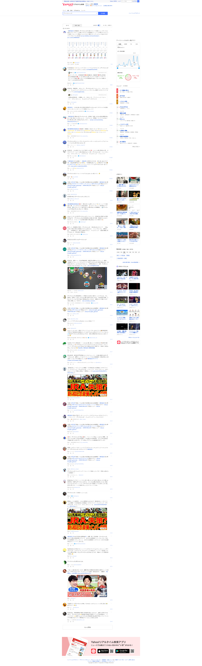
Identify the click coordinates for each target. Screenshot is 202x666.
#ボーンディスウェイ (86, 183)
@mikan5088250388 (79, 451)
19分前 (110, 146)
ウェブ (64, 10)
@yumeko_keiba (74, 318)
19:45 (111, 465)
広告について (110, 659)
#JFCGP (73, 182)
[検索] (138, 1)
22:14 (111, 292)
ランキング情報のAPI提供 (94, 661)
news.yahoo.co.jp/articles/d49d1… (79, 166)
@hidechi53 (73, 328)
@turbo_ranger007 (81, 145)
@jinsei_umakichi (90, 111)
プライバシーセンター (96, 659)
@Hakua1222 (77, 487)
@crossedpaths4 (77, 564)
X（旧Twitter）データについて (107, 661)
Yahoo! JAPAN (113, 1)
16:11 (111, 557)
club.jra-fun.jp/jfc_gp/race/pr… (75, 185)
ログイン (88, 5)
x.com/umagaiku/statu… (79, 91)
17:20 (111, 533)
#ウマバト (95, 358)
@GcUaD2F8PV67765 (76, 255)
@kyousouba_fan (93, 337)
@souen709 (95, 303)
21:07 (111, 433)
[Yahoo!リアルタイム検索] (73, 4)
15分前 (110, 137)
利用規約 (104, 659)
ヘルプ (119, 1)
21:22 (111, 364)
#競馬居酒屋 (92, 348)
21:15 (111, 411)
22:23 (111, 244)
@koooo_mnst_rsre (74, 198)
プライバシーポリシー (85, 659)
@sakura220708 (80, 168)
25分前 (110, 170)
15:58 (111, 600)
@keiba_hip (85, 234)
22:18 (111, 257)
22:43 (111, 200)
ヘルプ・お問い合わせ (129, 659)
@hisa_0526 (76, 313)
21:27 (111, 351)
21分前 (110, 157)
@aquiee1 (81, 475)
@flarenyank (80, 290)
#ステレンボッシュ (84, 249)
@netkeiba (77, 62)
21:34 (111, 324)
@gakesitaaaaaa (75, 531)
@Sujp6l (75, 556)
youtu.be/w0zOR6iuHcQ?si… (85, 573)
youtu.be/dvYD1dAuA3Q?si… (100, 371)
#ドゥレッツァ (75, 249)
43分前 (110, 191)
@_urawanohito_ (84, 136)
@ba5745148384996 (75, 397)
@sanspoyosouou (71, 121)
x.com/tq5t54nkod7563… (92, 69)
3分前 (111, 84)
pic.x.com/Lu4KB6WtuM (73, 37)
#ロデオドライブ (76, 183)
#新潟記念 (71, 31)
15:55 (111, 609)
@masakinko (76, 431)
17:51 (111, 497)
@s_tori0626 (75, 176)
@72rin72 (73, 598)
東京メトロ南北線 (121, 255)
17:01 (111, 545)
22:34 (111, 223)
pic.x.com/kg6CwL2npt (93, 265)
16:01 (111, 566)
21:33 (111, 339)
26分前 (110, 178)
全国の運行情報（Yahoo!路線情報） (131, 262)
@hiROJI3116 (74, 194)
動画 (71, 10)
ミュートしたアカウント (134, 13)
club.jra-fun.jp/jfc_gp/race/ (91, 311)
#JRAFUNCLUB (87, 185)
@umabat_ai (98, 362)
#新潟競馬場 (70, 129)
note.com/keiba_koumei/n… (89, 300)
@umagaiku (75, 94)
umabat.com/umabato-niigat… (75, 360)
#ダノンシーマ (92, 404)
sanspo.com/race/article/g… (97, 119)
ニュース (83, 10)
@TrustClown (75, 189)
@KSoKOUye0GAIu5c (80, 543)
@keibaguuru (76, 496)
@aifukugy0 (83, 221)
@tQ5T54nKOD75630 (81, 72)
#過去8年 (84, 161)
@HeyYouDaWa (76, 242)
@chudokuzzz (83, 155)
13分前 (110, 112)
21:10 (111, 420)
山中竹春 (135, 1)
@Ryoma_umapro (75, 469)
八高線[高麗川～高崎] (122, 258)
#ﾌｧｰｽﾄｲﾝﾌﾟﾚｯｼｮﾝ (71, 164)
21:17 (111, 399)
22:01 (111, 304)
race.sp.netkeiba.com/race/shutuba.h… (90, 35)
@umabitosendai (81, 350)
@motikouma (76, 607)
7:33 (111, 64)
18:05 (111, 489)
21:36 (111, 315)
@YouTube (70, 372)
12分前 (110, 103)
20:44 (111, 444)
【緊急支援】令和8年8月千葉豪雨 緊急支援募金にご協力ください (79, 1)
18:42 (111, 476)
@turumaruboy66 (78, 323)
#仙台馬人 (80, 348)
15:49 (111, 621)
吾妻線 (127, 255)
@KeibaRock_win (80, 619)
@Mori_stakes (83, 419)
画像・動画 (77, 25)
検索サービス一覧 (119, 659)
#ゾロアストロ (84, 404)
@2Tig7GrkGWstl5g (79, 463)
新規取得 (96, 4)
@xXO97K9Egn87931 (79, 410)
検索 (103, 13)
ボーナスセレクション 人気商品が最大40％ (102, 5)
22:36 (111, 212)
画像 (68, 10)
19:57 (111, 453)
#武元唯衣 (74, 573)
